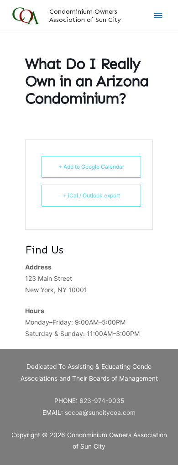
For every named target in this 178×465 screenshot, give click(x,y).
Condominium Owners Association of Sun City (85, 15)
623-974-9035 (101, 400)
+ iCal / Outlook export (91, 195)
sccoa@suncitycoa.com (100, 412)
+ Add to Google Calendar (91, 166)
